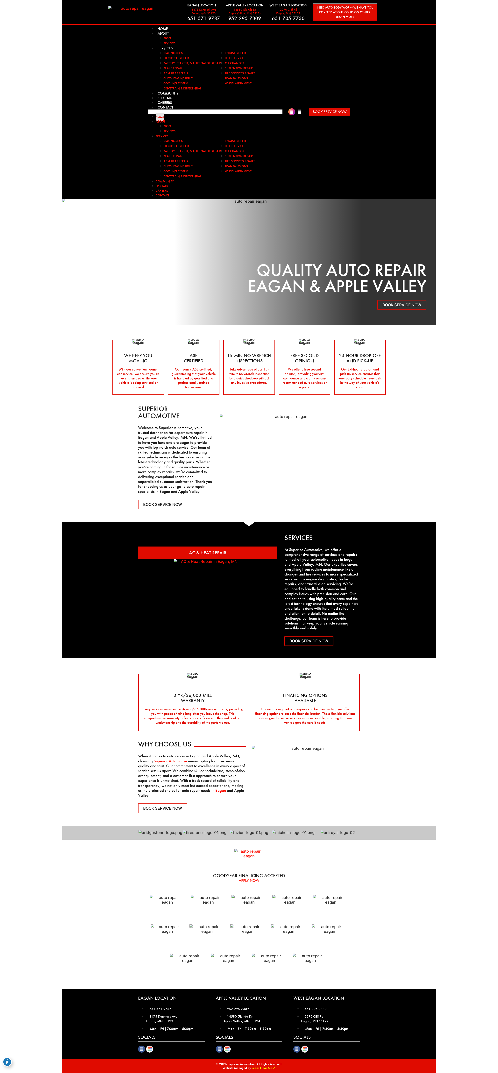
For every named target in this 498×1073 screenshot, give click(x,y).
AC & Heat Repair (175, 73)
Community (168, 93)
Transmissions (236, 78)
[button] (215, 111)
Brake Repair (172, 68)
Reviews (169, 43)
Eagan (220, 790)
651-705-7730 (288, 18)
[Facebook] (141, 1049)
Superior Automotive (170, 761)
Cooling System (175, 83)
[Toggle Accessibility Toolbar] (7, 1062)
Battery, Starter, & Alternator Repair (192, 63)
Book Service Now (401, 305)
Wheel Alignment (238, 83)
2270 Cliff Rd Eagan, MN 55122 (288, 11)
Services (165, 48)
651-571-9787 (203, 18)
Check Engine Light (178, 78)
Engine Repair (235, 53)
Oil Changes (234, 63)
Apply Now (249, 880)
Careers (165, 102)
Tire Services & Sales (240, 73)
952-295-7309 (244, 18)
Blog (167, 38)
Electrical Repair (176, 58)
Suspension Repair (239, 68)
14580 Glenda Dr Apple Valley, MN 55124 (244, 11)
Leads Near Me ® (263, 1068)
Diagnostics (173, 53)
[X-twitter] (299, 111)
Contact (165, 107)
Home (163, 28)
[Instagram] (291, 111)
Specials (165, 97)
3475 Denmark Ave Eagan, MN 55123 (203, 11)
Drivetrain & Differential (182, 88)
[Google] (149, 1049)
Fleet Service (234, 58)
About (163, 33)
